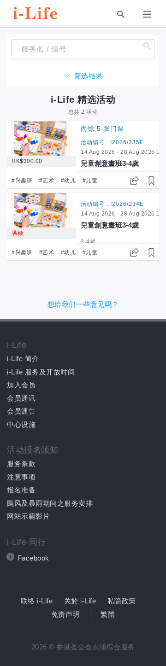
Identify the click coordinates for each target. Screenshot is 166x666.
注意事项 (21, 477)
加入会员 (21, 385)
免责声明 (65, 614)
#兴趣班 (22, 180)
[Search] (121, 14)
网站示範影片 (28, 516)
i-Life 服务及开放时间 (41, 372)
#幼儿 (68, 180)
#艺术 (46, 180)
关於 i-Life (80, 601)
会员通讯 (21, 398)
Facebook (33, 558)
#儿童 (90, 180)
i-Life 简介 (23, 358)
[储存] (150, 180)
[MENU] (148, 13)
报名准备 (21, 490)
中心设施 (21, 424)
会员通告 (21, 411)
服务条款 (21, 463)
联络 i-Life (37, 601)
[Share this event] (134, 180)
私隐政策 (121, 601)
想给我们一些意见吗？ (83, 304)
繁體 (108, 614)
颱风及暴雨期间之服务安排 (50, 503)
